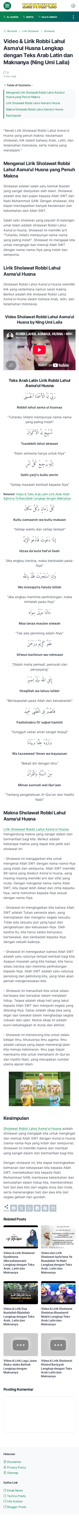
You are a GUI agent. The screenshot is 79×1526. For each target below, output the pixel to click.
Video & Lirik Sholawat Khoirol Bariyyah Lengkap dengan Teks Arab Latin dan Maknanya (56, 1368)
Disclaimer (13, 1462)
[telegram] (37, 1208)
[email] (52, 1208)
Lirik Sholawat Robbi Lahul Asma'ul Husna (33, 103)
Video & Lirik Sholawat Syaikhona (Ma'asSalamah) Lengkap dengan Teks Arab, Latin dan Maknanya (19, 1262)
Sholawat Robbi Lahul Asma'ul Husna (32, 1129)
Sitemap (12, 1473)
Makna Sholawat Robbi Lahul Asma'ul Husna (34, 109)
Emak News (14, 1490)
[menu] (7, 6)
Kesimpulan (13, 115)
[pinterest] (45, 1208)
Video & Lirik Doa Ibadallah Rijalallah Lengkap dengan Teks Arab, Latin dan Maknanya (18, 1316)
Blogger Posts (16, 1507)
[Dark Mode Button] (73, 5)
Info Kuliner (14, 1501)
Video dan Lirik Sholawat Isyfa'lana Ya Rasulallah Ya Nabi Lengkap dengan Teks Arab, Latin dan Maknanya (56, 1262)
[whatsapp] (29, 1208)
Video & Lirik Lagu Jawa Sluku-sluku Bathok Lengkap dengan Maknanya (20, 1366)
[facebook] (13, 1208)
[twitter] (21, 1208)
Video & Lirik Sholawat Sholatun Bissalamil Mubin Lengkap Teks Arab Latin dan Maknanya (56, 1316)
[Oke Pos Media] (39, 5)
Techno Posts (16, 1496)
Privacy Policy (16, 1467)
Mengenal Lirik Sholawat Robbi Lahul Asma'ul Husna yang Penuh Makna (35, 95)
